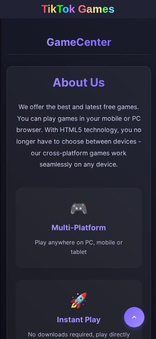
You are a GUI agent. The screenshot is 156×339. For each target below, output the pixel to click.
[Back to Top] (134, 317)
